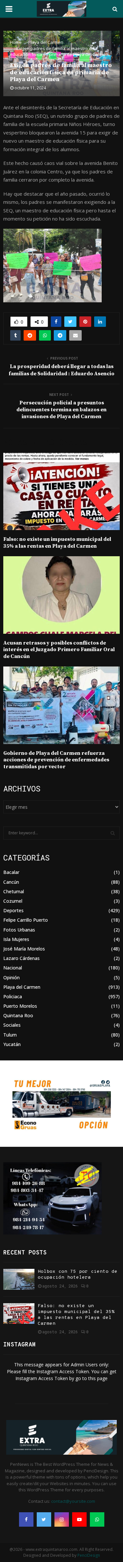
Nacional (12, 968)
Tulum (10, 1035)
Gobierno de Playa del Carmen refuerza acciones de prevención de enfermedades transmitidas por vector (56, 760)
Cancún (11, 882)
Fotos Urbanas (19, 930)
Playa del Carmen (21, 987)
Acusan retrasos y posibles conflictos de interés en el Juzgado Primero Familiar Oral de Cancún (59, 650)
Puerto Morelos (20, 1006)
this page (98, 1378)
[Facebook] (26, 1519)
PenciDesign (88, 1555)
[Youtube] (79, 1519)
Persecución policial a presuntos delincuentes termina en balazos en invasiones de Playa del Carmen (61, 409)
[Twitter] (44, 1519)
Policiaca (12, 996)
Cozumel (12, 901)
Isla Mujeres (16, 939)
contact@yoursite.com (73, 1501)
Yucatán (12, 1044)
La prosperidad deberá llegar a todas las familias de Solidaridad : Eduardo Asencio (61, 370)
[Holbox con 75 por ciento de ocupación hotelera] (18, 1279)
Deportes (13, 910)
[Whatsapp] (97, 1519)
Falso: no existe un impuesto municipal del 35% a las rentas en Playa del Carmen (57, 542)
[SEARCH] (113, 833)
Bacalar (11, 872)
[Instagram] (61, 1519)
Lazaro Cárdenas (21, 958)
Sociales (12, 1025)
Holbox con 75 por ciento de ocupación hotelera (77, 1274)
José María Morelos (24, 949)
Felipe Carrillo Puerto (25, 920)
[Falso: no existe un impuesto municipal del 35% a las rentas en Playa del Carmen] (18, 1313)
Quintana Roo (18, 1015)
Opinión (11, 977)
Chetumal (13, 891)
